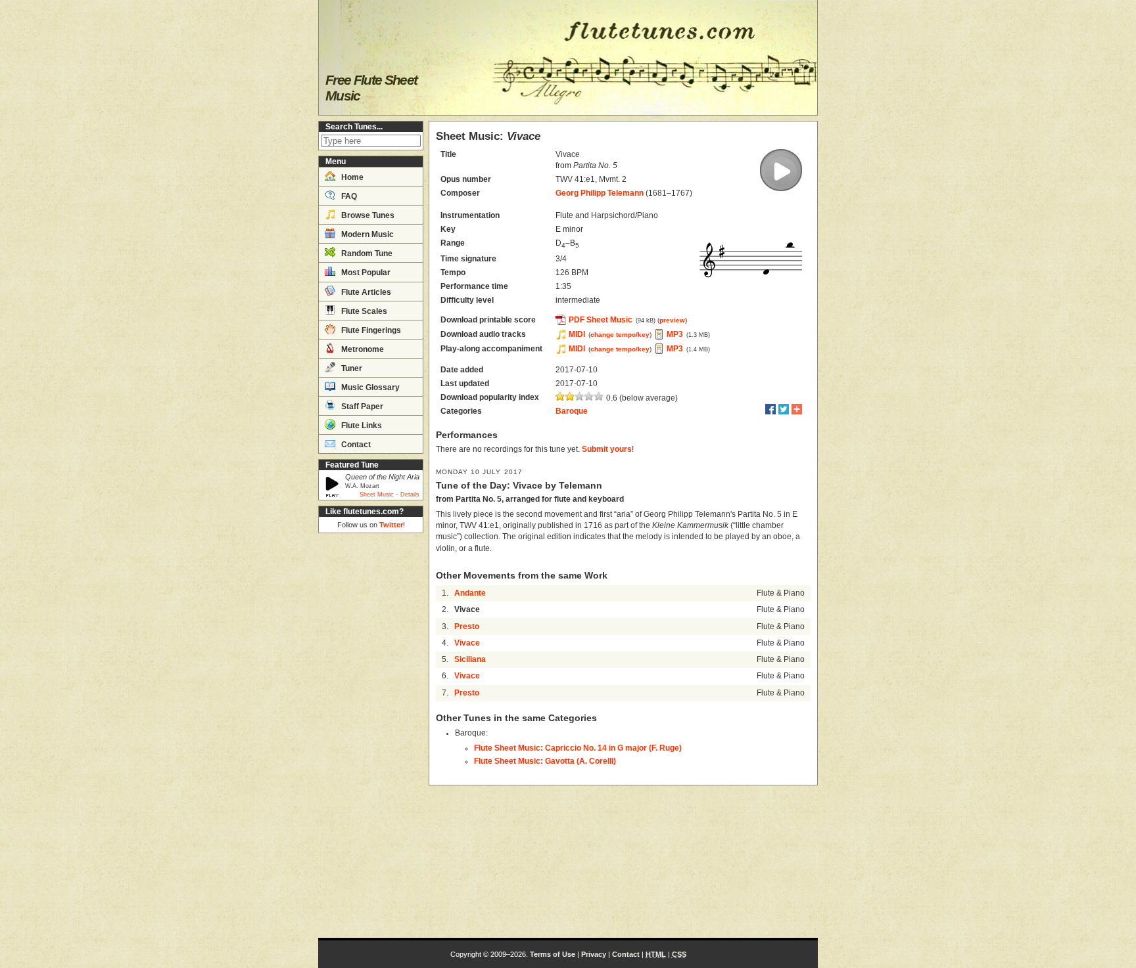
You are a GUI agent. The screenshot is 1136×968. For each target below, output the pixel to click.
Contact (355, 445)
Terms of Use (552, 954)
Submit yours (607, 449)
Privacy (593, 954)
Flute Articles (365, 292)
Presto (466, 626)
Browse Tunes (366, 215)
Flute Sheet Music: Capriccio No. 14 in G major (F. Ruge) (578, 748)
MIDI (577, 334)
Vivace (467, 643)
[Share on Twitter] (783, 409)
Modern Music (366, 234)
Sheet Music (377, 494)
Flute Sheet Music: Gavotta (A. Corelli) (545, 761)
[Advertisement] (370, 736)
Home (351, 177)
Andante (470, 593)
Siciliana (470, 659)
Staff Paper (361, 406)
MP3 (675, 334)
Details (409, 494)
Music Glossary (369, 387)
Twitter (391, 525)
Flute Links (360, 425)
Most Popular (364, 272)
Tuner (350, 368)
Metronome (361, 349)
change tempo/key (620, 334)
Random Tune (365, 253)
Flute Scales (363, 311)
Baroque (572, 411)
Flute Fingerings (370, 330)
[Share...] (797, 409)
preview (672, 320)
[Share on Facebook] (770, 409)
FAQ (348, 196)
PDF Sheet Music (600, 320)
